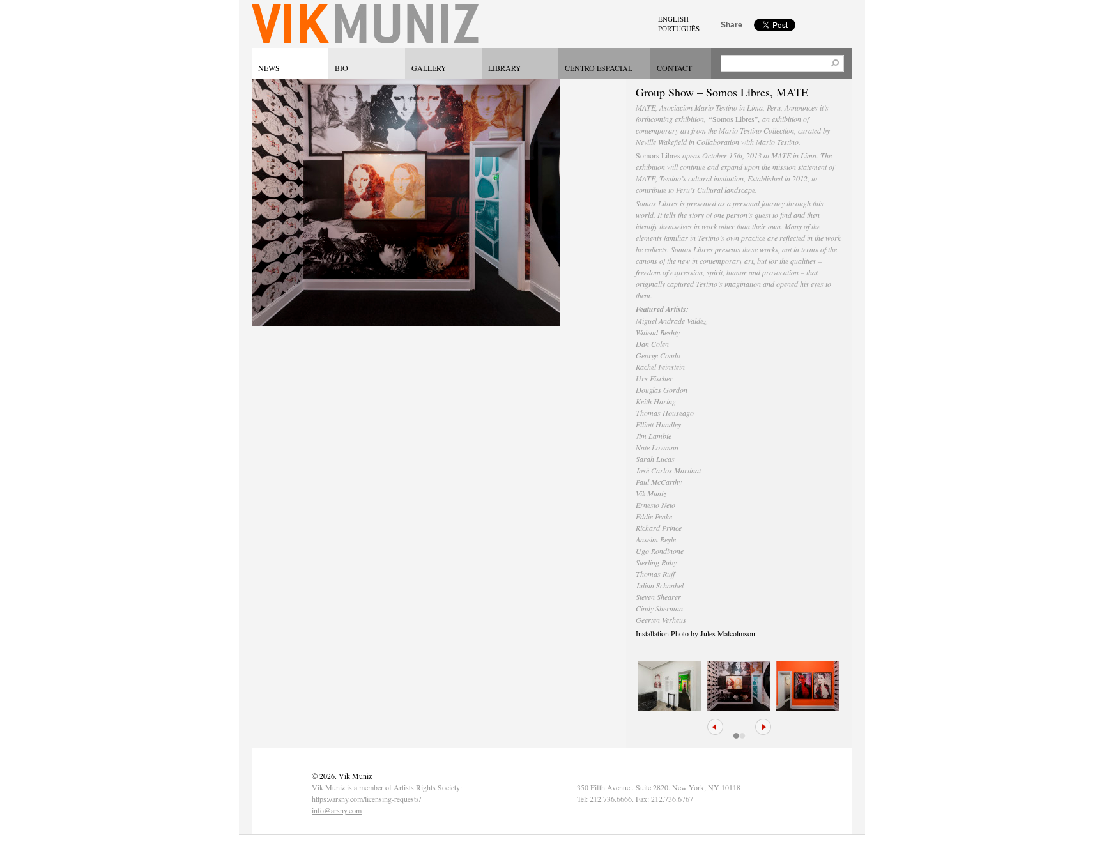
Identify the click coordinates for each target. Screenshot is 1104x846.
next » (763, 727)
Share (731, 24)
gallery (429, 68)
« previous (715, 727)
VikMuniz (365, 24)
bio (341, 68)
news (269, 68)
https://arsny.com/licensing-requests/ (366, 799)
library (504, 68)
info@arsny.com (337, 810)
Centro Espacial (598, 68)
